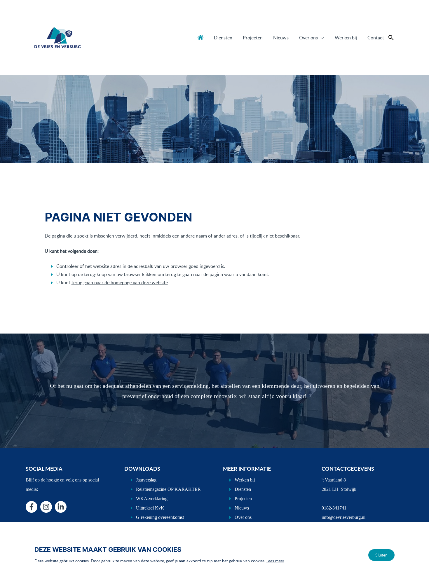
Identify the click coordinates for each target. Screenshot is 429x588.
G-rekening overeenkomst (160, 517)
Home (200, 37)
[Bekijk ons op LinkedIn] (61, 507)
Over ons (308, 37)
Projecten (253, 37)
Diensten (223, 37)
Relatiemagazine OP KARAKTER (168, 489)
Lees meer (275, 560)
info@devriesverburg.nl (343, 517)
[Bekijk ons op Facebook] (31, 507)
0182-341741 (334, 507)
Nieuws (281, 37)
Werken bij (346, 37)
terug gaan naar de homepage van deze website (120, 282)
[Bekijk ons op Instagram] (46, 507)
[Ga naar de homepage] (57, 37)
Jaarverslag (146, 479)
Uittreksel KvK (150, 507)
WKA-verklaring (152, 498)
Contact (375, 37)
